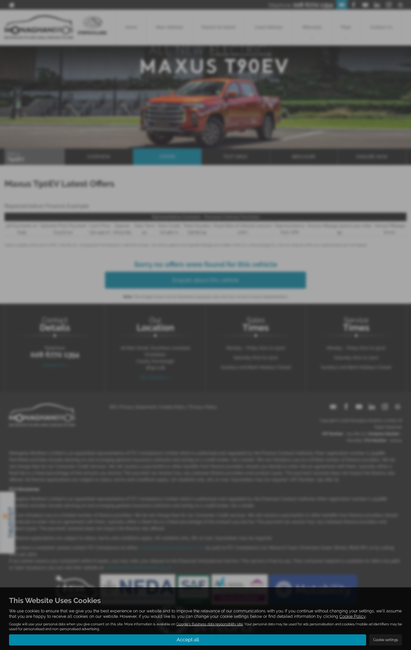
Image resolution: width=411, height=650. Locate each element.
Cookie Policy (352, 616)
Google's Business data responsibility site (209, 624)
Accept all (188, 639)
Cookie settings (385, 640)
